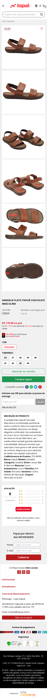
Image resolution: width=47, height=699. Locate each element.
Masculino (11, 21)
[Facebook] (19, 572)
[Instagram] (23, 572)
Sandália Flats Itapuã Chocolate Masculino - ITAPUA (19, 6)
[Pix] (44, 632)
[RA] (37, 643)
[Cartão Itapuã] (6, 632)
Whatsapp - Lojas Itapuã (13, 598)
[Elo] (34, 632)
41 (5, 363)
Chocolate (9, 347)
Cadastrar (23, 557)
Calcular (40, 401)
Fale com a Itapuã (23, 617)
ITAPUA (5, 313)
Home (4, 21)
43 (20, 363)
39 (28, 357)
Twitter (35, 387)
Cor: (4, 342)
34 (5, 357)
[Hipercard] (28, 632)
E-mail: (10, 550)
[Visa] (16, 632)
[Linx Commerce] (27, 693)
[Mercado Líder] (28, 643)
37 (13, 357)
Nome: (10, 544)
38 (20, 357)
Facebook (27, 387)
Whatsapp (31, 387)
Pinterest (40, 387)
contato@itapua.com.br (19, 612)
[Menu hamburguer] (3, 6)
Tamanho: (7, 352)
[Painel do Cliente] (40, 6)
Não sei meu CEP (9, 407)
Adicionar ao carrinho (23, 371)
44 (28, 363)
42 (13, 363)
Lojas (36, 6)
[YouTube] (28, 572)
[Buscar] (41, 14)
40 (35, 357)
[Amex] (39, 632)
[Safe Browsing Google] (14, 643)
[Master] (22, 632)
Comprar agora (23, 379)
